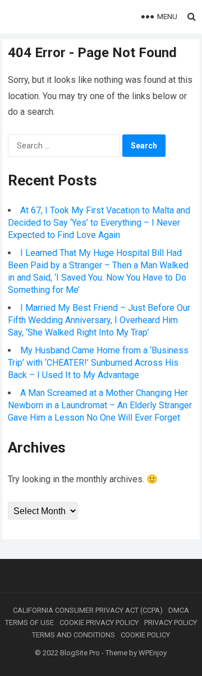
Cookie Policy (145, 635)
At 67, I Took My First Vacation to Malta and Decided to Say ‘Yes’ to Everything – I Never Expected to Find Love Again (99, 222)
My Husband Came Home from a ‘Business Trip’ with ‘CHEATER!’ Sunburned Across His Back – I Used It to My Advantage (98, 362)
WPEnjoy (153, 653)
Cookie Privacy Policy (99, 622)
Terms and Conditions (73, 635)
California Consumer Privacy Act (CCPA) (88, 610)
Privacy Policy (170, 622)
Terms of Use (29, 622)
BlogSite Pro (80, 653)
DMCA (178, 610)
